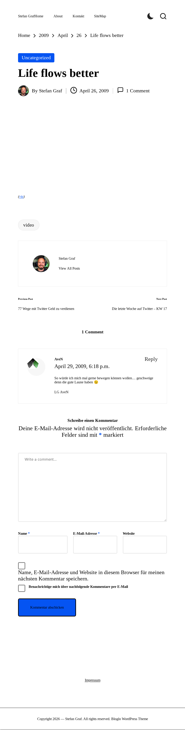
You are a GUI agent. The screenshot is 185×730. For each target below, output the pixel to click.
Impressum (92, 680)
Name (24, 533)
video (28, 224)
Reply (151, 359)
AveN (58, 359)
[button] (69, 268)
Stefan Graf (26, 16)
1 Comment (138, 90)
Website (129, 533)
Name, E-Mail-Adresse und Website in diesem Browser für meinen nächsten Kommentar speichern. (91, 575)
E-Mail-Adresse (86, 533)
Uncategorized (36, 57)
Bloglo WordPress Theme (129, 719)
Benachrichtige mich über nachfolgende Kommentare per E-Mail (78, 587)
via (21, 196)
